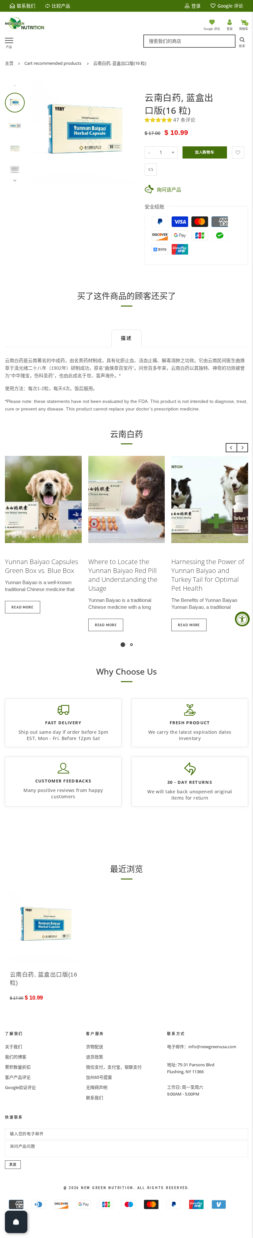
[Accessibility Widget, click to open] (242, 619)
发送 (12, 1164)
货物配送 (94, 1047)
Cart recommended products (52, 63)
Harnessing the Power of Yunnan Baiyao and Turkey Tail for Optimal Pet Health (207, 575)
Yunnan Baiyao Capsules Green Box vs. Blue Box (41, 566)
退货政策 (94, 1057)
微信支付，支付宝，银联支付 (114, 1067)
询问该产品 (168, 189)
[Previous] (41, 132)
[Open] (16, 1222)
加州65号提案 (99, 1077)
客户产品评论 (18, 1077)
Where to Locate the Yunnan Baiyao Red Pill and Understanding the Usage (122, 575)
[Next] (127, 132)
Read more (23, 607)
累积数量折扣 (18, 1067)
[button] (159, 119)
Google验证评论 (20, 1087)
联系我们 (94, 1098)
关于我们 (13, 1047)
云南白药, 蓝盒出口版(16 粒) (119, 63)
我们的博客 (15, 1057)
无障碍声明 (96, 1087)
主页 (9, 63)
